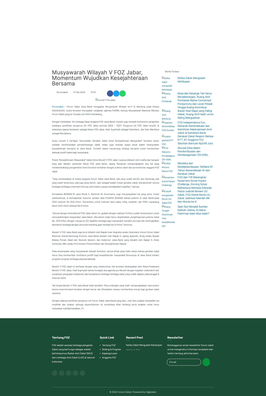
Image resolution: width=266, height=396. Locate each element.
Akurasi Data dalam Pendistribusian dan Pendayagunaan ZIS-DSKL (193, 151)
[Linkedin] (75, 373)
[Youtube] (68, 373)
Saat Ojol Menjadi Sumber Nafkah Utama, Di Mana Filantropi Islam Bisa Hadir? (193, 210)
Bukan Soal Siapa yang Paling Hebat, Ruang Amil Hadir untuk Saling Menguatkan (195, 114)
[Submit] (206, 362)
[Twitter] (61, 373)
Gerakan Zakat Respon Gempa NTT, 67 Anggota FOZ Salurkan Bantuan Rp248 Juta (195, 140)
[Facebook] (54, 373)
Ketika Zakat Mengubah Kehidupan (144, 345)
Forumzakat (57, 106)
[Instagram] (82, 373)
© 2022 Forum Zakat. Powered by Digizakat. (133, 392)
